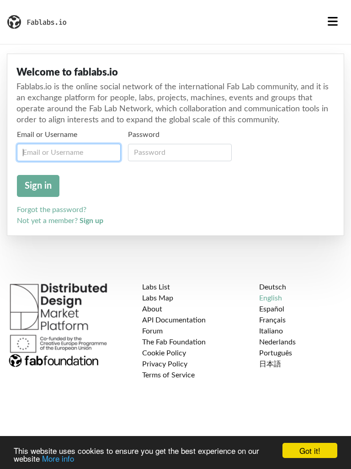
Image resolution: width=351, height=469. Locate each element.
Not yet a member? (60, 220)
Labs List (156, 287)
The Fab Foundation (174, 342)
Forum (152, 331)
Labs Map (157, 298)
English (270, 298)
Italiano (271, 331)
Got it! (309, 450)
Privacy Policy (164, 364)
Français (272, 320)
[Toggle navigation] (333, 22)
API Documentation (174, 320)
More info (58, 458)
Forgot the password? (51, 209)
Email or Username (47, 134)
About (152, 309)
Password (144, 134)
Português (275, 353)
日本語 (270, 364)
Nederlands (277, 342)
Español (271, 309)
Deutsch (272, 287)
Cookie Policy (164, 353)
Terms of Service (168, 375)
